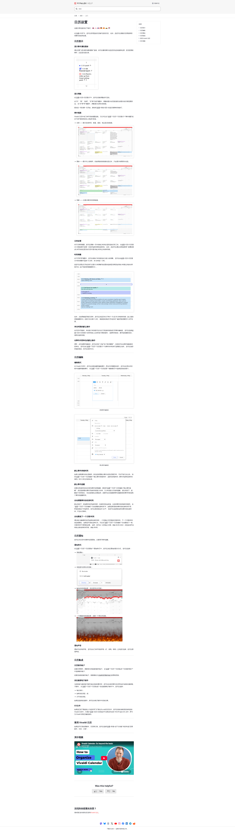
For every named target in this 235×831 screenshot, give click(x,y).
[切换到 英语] (93, 28)
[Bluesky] (104, 823)
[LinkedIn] (126, 823)
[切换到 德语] (101, 28)
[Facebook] (123, 823)
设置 (109, 117)
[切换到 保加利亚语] (106, 28)
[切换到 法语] (98, 28)
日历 (81, 16)
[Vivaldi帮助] (83, 3)
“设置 (77, 33)
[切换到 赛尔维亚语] (109, 28)
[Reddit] (134, 823)
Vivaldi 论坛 (94, 813)
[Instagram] (119, 823)
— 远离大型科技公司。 (117, 829)
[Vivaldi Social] (101, 823)
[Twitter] (112, 823)
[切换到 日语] (96, 28)
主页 (75, 16)
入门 (86, 16)
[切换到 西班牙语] (104, 28)
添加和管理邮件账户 (104, 675)
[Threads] (108, 823)
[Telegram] (130, 823)
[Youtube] (115, 823)
